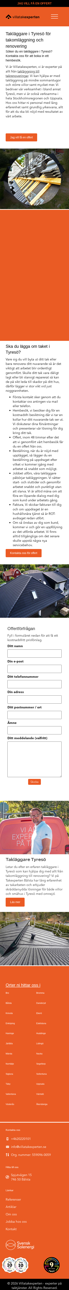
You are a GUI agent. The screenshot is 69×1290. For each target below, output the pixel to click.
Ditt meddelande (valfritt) (27, 738)
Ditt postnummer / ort (24, 707)
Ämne (12, 723)
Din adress (15, 692)
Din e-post (15, 661)
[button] (54, 17)
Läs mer (15, 902)
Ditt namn (15, 646)
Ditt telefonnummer (22, 676)
